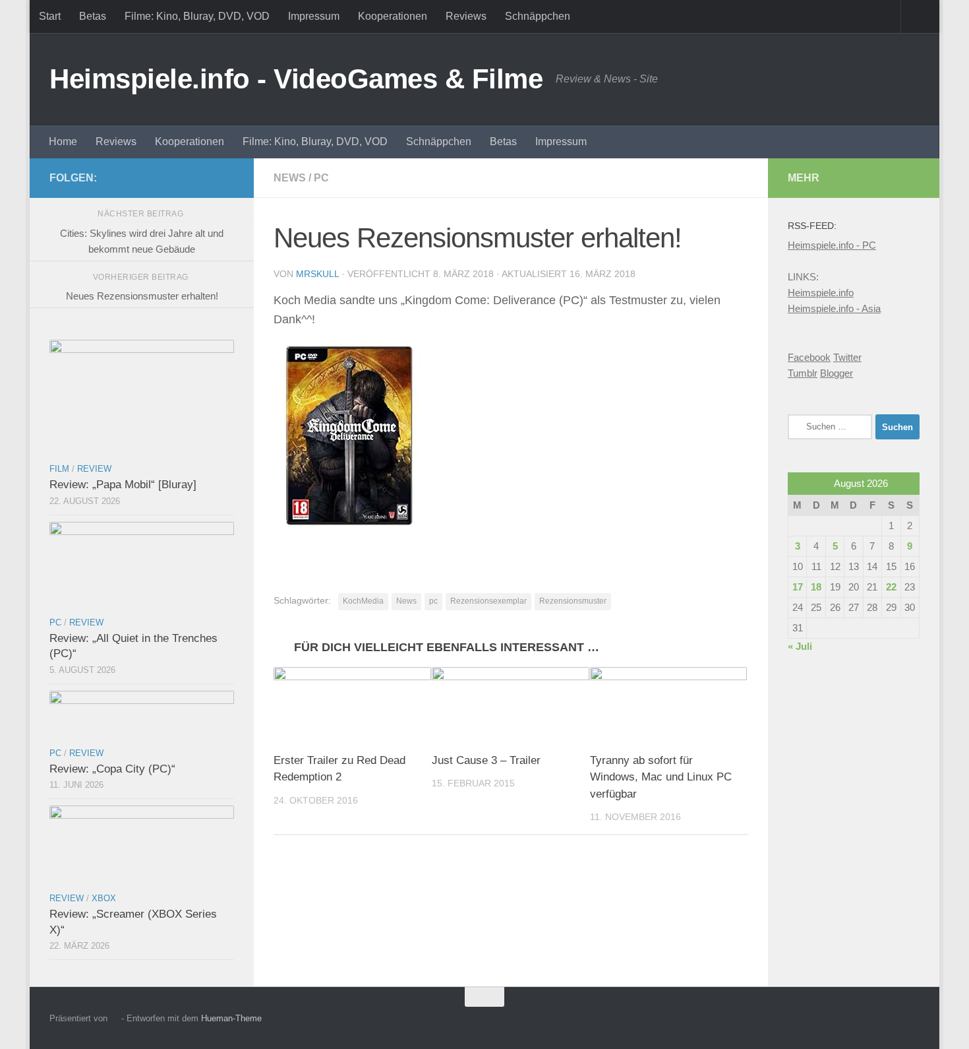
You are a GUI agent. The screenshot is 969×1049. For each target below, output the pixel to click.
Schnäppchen (537, 16)
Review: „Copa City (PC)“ (112, 769)
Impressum (313, 16)
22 (891, 586)
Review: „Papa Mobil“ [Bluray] (122, 484)
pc (433, 601)
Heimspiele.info (821, 292)
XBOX (104, 898)
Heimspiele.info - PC (832, 245)
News (290, 177)
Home (63, 141)
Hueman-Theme (231, 1018)
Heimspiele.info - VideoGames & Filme (296, 78)
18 (816, 586)
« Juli (800, 646)
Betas (92, 16)
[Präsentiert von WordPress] (114, 1018)
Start (50, 16)
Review (94, 469)
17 (797, 586)
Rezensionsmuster (572, 601)
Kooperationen (392, 16)
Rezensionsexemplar (488, 601)
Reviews (466, 16)
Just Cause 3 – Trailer (486, 760)
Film (59, 469)
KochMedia (363, 601)
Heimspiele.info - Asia (834, 308)
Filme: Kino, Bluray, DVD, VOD (197, 16)
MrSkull (317, 274)
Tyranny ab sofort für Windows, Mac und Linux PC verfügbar (661, 777)
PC (321, 177)
